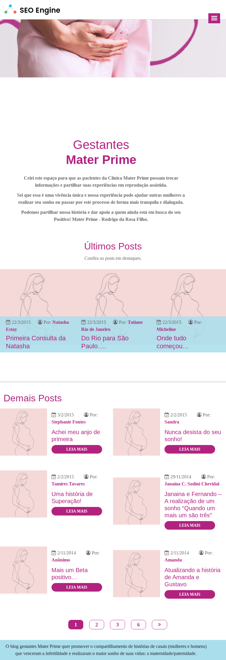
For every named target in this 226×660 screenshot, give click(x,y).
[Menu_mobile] (214, 18)
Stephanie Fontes (68, 421)
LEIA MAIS (76, 449)
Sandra (171, 421)
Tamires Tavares (68, 483)
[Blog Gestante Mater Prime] (32, 9)
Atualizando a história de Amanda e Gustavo (192, 577)
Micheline (166, 329)
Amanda (173, 559)
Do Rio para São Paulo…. (105, 341)
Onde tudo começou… (173, 341)
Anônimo (60, 559)
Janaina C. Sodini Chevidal (191, 483)
